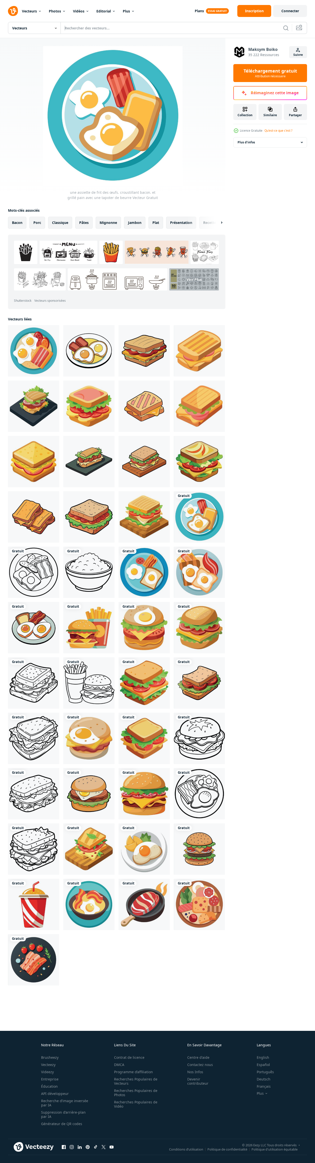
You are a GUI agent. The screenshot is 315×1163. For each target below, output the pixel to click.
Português (265, 1071)
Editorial (103, 11)
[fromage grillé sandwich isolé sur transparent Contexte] (33, 461)
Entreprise (50, 1079)
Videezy (47, 1071)
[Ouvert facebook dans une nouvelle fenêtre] (64, 1147)
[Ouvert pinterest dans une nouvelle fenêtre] (88, 1147)
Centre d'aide (198, 1057)
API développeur (55, 1093)
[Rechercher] (286, 28)
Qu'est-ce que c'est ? (278, 130)
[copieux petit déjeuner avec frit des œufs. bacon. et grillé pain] (199, 572)
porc (37, 222)
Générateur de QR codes (61, 1123)
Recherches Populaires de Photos (135, 1092)
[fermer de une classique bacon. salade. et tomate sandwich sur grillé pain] (33, 738)
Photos (55, 11)
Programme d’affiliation (133, 1071)
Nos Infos (195, 1071)
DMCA (119, 1064)
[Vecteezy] (13, 11)
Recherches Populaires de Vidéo (135, 1104)
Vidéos (78, 11)
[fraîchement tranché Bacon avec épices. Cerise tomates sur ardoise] (33, 959)
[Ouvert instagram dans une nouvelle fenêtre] (72, 1147)
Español (263, 1064)
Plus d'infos (246, 142)
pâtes (84, 222)
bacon (17, 222)
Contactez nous (200, 1064)
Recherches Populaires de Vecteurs (135, 1081)
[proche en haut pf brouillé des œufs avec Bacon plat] (89, 904)
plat (155, 222)
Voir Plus (194, 279)
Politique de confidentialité (227, 1149)
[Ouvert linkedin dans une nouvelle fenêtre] (80, 1147)
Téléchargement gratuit (270, 73)
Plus (126, 11)
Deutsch (263, 1079)
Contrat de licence (129, 1057)
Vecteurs (29, 11)
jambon (134, 222)
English (263, 1057)
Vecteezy (48, 1064)
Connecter (290, 10)
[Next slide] (217, 223)
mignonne (108, 222)
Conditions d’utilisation (186, 1149)
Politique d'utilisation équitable (275, 1149)
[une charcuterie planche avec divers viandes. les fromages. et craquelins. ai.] (199, 904)
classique (60, 222)
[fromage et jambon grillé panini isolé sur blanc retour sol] (199, 406)
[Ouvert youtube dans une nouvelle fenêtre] (112, 1147)
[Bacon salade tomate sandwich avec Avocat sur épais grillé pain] (199, 461)
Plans (199, 10)
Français (264, 1086)
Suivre (298, 55)
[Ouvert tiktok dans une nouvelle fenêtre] (96, 1147)
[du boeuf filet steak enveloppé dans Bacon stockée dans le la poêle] (144, 904)
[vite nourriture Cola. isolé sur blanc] (33, 904)
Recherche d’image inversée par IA (64, 1102)
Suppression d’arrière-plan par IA (63, 1114)
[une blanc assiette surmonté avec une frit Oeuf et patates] (144, 849)
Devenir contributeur (197, 1081)
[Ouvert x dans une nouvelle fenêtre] (104, 1147)
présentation (181, 222)
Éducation (49, 1086)
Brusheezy (50, 1057)
